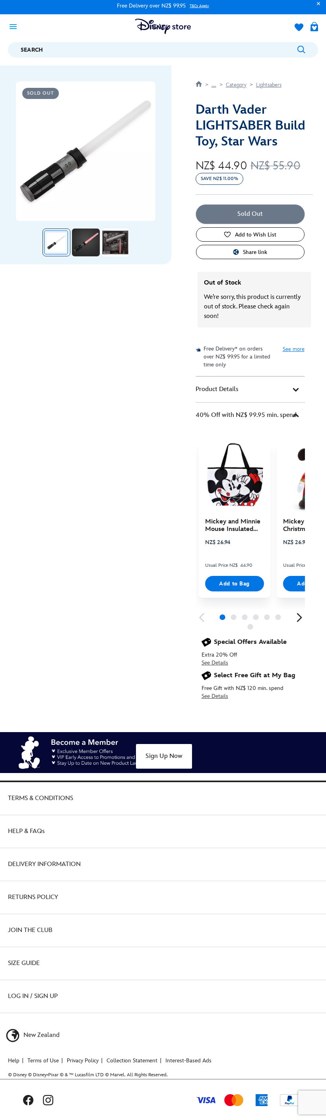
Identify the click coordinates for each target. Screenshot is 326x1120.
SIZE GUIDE (24, 963)
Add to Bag (234, 583)
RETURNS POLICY (33, 897)
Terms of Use (43, 1060)
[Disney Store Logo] (163, 26)
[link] (202, 618)
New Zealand (41, 1035)
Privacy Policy (83, 1060)
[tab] (250, 389)
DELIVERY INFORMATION (44, 864)
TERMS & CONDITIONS (40, 798)
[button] (316, 7)
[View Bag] (314, 27)
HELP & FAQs (26, 831)
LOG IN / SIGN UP (33, 996)
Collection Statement (132, 1060)
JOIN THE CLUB (30, 930)
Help (13, 1060)
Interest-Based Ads (188, 1060)
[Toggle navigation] (15, 26)
